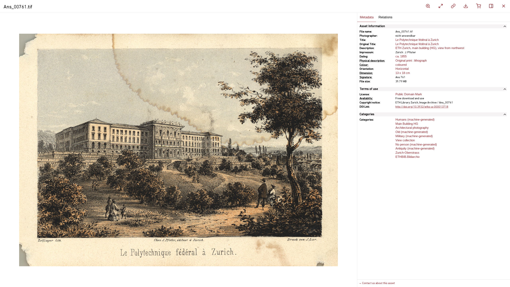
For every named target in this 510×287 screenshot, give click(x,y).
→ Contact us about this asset (377, 283)
